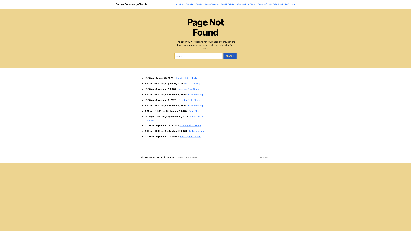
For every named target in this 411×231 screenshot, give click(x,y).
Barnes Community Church (131, 4)
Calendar (189, 4)
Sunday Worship (212, 4)
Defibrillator (290, 4)
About (178, 4)
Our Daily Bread (276, 4)
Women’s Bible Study (246, 4)
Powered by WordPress (186, 157)
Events (199, 4)
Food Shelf (262, 4)
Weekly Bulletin (227, 4)
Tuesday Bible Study (186, 78)
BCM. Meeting (192, 83)
